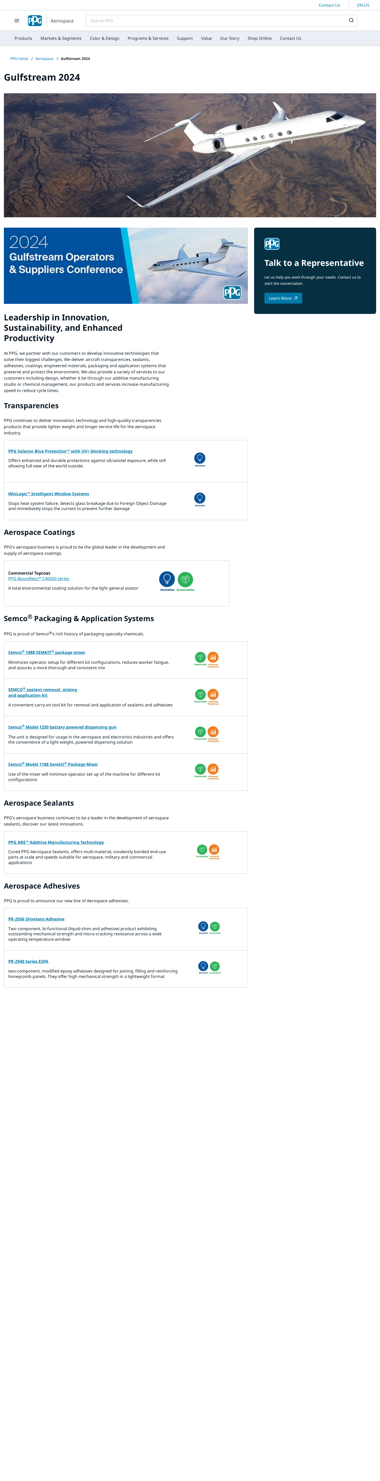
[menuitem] (23, 38)
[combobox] (221, 21)
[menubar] (158, 38)
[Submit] (351, 20)
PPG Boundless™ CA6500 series (38, 578)
